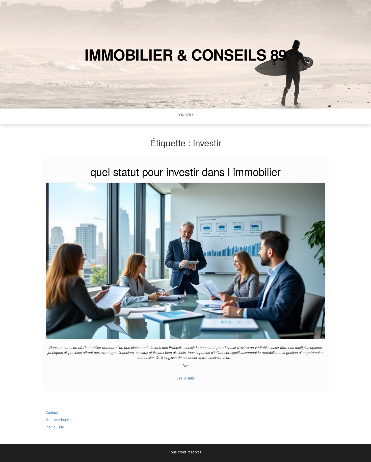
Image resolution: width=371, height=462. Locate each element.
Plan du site (54, 426)
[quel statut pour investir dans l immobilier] (185, 260)
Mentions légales (58, 419)
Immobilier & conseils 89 (185, 54)
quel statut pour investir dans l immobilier (185, 171)
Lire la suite (185, 378)
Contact (51, 412)
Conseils (185, 114)
